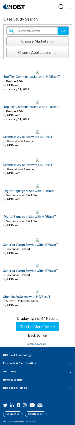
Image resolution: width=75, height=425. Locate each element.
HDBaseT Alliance (15, 388)
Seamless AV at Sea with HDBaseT (28, 137)
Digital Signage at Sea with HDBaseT (29, 191)
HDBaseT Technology (17, 355)
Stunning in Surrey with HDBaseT (27, 296)
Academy (9, 371)
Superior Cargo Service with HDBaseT (30, 244)
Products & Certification (19, 363)
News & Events (12, 379)
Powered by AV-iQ (36, 343)
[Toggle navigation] (69, 7)
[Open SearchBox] (61, 7)
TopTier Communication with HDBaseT (31, 76)
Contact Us (12, 414)
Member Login (35, 414)
